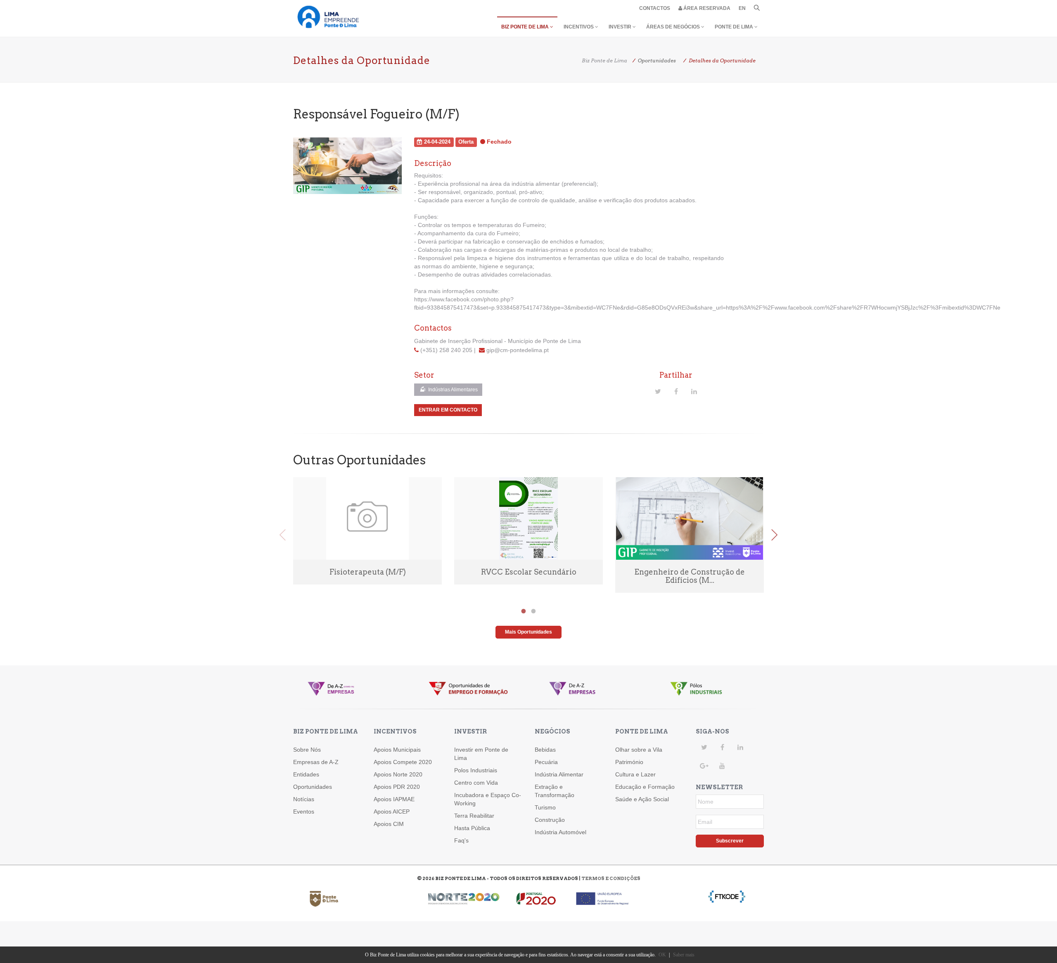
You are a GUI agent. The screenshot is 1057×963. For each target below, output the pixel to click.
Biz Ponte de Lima (525, 27)
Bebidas (545, 749)
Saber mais (683, 955)
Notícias (303, 799)
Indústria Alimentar (559, 774)
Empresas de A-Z (316, 762)
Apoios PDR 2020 (397, 786)
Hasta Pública (472, 828)
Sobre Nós (307, 749)
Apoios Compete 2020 (403, 762)
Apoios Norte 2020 (398, 774)
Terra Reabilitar (474, 815)
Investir (621, 27)
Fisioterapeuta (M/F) (367, 572)
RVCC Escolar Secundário (528, 572)
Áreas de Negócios (673, 27)
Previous (283, 535)
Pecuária (546, 762)
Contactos (654, 8)
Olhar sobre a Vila (638, 749)
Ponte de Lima (734, 27)
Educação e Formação (645, 786)
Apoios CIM (389, 824)
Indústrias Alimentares (452, 390)
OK (662, 955)
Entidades (306, 774)
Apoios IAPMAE (394, 799)
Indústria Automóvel (560, 832)
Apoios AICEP (392, 811)
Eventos (303, 811)
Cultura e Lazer (635, 774)
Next (774, 535)
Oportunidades (312, 786)
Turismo (545, 807)
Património (629, 762)
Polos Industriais (475, 770)
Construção (550, 819)
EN (742, 8)
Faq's (461, 840)
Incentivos (579, 27)
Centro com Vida (476, 782)
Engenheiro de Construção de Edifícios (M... (689, 576)
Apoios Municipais (397, 749)
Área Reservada (706, 8)
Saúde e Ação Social (642, 799)
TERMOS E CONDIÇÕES (610, 878)
